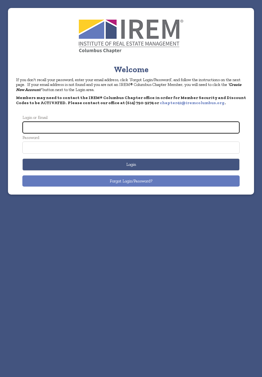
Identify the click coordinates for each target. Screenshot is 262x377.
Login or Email (35, 117)
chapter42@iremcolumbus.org (192, 102)
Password (30, 137)
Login (131, 164)
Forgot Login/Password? (131, 181)
